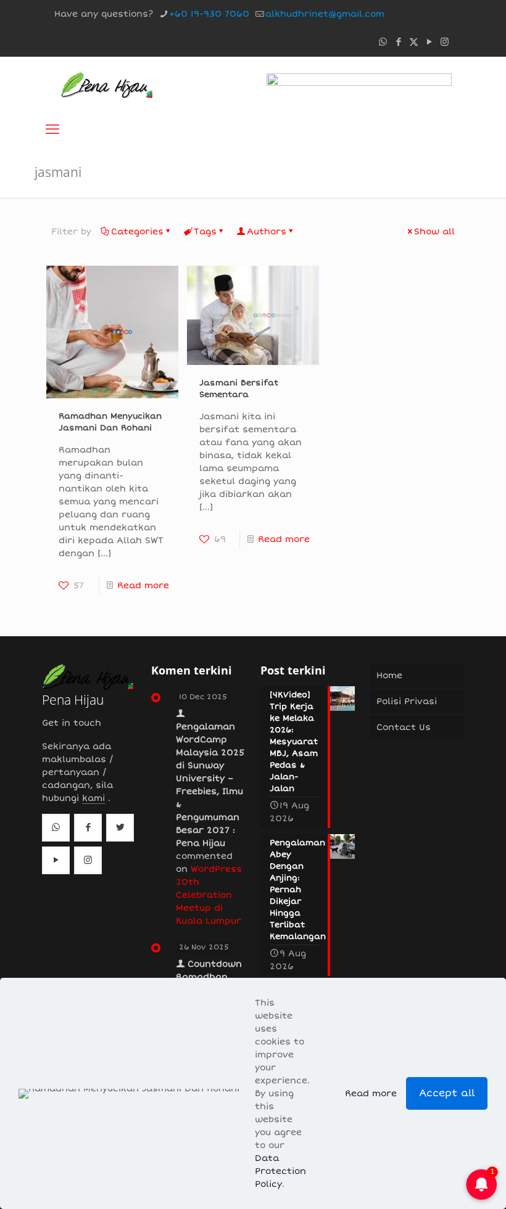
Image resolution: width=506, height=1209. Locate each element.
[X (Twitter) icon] (413, 41)
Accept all (447, 1093)
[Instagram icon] (444, 41)
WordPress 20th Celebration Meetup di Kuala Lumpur (209, 895)
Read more (143, 585)
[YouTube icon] (429, 41)
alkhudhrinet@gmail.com (324, 14)
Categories (137, 231)
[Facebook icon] (398, 41)
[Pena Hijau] (106, 84)
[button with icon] (56, 828)
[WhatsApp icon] (383, 41)
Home (389, 675)
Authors (266, 231)
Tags (205, 231)
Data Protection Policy (280, 1171)
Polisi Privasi (406, 701)
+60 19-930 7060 (209, 14)
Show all (434, 231)
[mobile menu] (52, 129)
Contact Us (403, 727)
